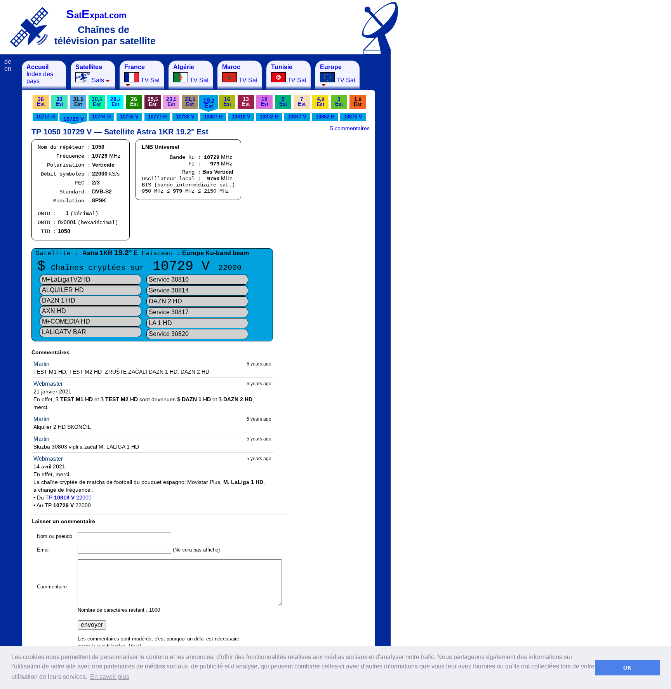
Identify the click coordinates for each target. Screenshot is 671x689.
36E (41, 101)
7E (302, 101)
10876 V (353, 117)
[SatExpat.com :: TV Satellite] (29, 27)
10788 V (185, 117)
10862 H (325, 117)
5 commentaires (350, 128)
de (7, 61)
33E (59, 101)
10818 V (241, 117)
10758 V (129, 117)
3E (339, 101)
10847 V (297, 117)
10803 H (213, 117)
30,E (97, 101)
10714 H (45, 117)
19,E (208, 103)
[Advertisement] (429, 177)
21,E (190, 101)
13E (246, 101)
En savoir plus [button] (109, 676)
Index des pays (39, 74)
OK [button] (627, 668)
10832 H (269, 117)
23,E (171, 101)
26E (134, 101)
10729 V (73, 119)
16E (227, 101)
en (7, 68)
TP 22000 (68, 497)
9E (283, 101)
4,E (320, 101)
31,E (78, 101)
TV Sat (142, 74)
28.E (115, 101)
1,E (358, 101)
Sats (89, 74)
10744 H (101, 117)
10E (264, 101)
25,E (153, 101)
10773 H (157, 117)
